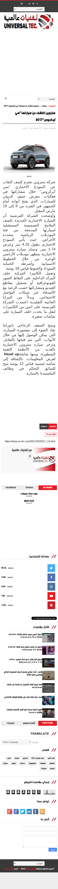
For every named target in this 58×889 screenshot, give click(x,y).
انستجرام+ (9, 811)
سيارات (44, 106)
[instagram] (29, 3)
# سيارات (44, 426)
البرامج (25, 758)
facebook (11, 488)
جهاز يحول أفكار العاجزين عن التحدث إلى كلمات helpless (24, 686)
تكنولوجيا (32, 763)
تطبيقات (43, 763)
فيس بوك (16, 811)
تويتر (22, 811)
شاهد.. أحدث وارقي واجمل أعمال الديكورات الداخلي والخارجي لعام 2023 (23, 673)
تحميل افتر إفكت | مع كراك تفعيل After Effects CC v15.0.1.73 (25, 661)
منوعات (43, 768)
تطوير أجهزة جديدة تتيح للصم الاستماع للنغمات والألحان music (24, 711)
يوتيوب (35, 811)
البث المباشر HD (38, 758)
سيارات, (24, 128)
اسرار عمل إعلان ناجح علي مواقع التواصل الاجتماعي (23, 697)
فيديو (52, 768)
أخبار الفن (51, 758)
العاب (9, 758)
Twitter (47, 723)
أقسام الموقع (29, 723)
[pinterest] (21, 3)
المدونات (10, 723)
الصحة (17, 758)
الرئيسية (52, 106)
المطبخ (52, 763)
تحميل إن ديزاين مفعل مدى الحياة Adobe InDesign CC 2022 (25, 648)
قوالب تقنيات (8, 869)
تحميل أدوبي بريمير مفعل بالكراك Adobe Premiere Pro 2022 (25, 636)
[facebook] (37, 3)
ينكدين (29, 811)
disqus (29, 488)
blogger (47, 488)
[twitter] (33, 3)
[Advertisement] (29, 64)
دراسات (22, 763)
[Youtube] (25, 2)
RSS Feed (42, 811)
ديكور (14, 763)
